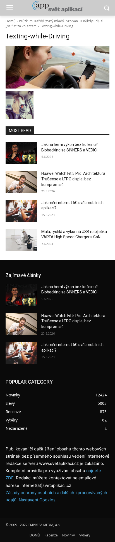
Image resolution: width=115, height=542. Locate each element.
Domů (10, 21)
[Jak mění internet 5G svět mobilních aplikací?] (21, 211)
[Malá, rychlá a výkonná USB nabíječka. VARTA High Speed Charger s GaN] (21, 240)
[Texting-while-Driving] (57, 67)
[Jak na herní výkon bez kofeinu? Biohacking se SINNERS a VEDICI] (21, 153)
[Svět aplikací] (57, 6)
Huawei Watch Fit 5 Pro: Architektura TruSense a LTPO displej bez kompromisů (73, 179)
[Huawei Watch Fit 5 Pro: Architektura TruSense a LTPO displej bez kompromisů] (21, 182)
